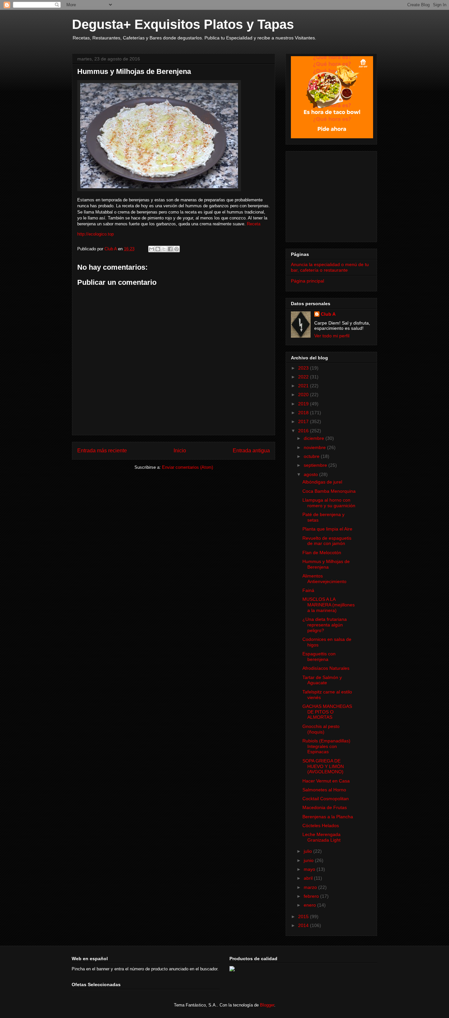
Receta (253, 223)
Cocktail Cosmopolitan (325, 798)
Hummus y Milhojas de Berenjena (326, 564)
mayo (310, 869)
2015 (304, 916)
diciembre (314, 438)
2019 (304, 403)
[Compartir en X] (164, 249)
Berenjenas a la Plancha (327, 816)
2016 (304, 430)
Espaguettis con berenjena (319, 656)
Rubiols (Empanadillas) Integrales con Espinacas (326, 746)
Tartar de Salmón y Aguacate (322, 680)
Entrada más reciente (102, 450)
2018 (304, 412)
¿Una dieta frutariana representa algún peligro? (324, 625)
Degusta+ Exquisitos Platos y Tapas (183, 24)
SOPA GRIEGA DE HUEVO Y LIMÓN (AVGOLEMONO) (323, 766)
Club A (328, 314)
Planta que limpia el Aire (327, 529)
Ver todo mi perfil (331, 335)
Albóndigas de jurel (322, 482)
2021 (304, 385)
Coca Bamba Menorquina (329, 491)
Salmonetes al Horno (324, 789)
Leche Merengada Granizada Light (321, 837)
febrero (312, 896)
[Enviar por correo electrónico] (151, 249)
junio (309, 860)
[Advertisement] (332, 195)
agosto (311, 474)
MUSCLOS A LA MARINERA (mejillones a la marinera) (328, 605)
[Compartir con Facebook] (170, 249)
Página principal (307, 280)
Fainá (308, 590)
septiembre (316, 465)
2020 (304, 394)
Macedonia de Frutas (324, 807)
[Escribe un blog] (157, 249)
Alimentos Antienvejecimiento (324, 578)
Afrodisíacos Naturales (325, 668)
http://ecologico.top (95, 234)
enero (310, 905)
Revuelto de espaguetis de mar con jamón (326, 540)
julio (308, 851)
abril (309, 878)
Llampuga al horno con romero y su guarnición (328, 502)
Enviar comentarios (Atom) (187, 467)
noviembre (315, 447)
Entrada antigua (251, 450)
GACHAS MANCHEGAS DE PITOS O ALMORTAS (327, 712)
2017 (304, 421)
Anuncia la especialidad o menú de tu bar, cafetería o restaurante (330, 267)
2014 (304, 925)
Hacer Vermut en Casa (326, 780)
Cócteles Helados (320, 825)
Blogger (267, 1005)
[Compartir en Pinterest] (176, 249)
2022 (304, 376)
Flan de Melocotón (321, 552)
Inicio (180, 450)
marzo (311, 887)
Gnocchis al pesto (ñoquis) (321, 729)
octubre (312, 456)
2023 (304, 368)
